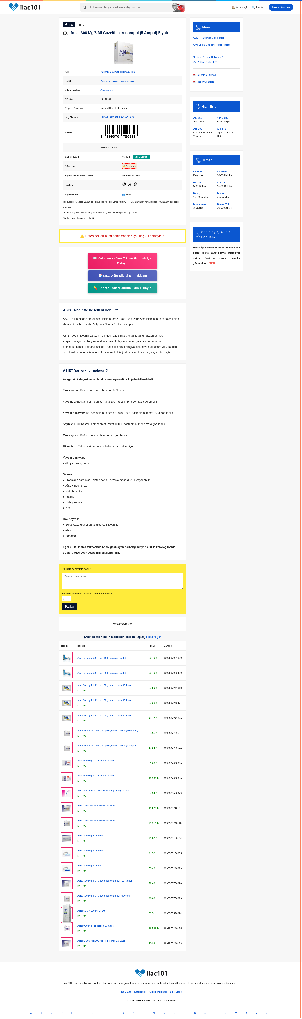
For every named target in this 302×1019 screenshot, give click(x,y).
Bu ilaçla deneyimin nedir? (76, 568)
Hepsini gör (153, 637)
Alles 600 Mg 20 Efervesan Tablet (95, 775)
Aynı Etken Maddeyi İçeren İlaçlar (211, 44)
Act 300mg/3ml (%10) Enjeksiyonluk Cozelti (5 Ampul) (107, 745)
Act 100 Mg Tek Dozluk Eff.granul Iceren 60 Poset (104, 700)
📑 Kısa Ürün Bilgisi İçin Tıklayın (122, 275)
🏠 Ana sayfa (240, 7)
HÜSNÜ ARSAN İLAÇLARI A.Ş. (117, 117)
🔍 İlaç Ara (258, 7)
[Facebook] (124, 185)
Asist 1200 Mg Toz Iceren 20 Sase (96, 805)
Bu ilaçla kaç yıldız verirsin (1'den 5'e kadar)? (87, 593)
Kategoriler (140, 991)
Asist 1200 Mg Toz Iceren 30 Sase (96, 820)
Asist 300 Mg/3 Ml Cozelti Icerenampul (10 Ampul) (105, 880)
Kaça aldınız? (141, 156)
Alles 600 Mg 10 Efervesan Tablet (95, 760)
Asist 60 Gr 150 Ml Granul (91, 910)
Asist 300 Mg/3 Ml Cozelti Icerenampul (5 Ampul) (104, 895)
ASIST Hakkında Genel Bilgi (208, 37)
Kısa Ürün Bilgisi (205, 81)
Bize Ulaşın (176, 991)
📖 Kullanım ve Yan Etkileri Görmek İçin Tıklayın (122, 260)
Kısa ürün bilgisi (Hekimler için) (117, 80)
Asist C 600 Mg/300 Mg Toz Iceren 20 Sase (101, 940)
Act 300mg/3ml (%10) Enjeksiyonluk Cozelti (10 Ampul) (107, 730)
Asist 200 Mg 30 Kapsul (90, 850)
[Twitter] (130, 185)
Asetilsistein (106, 90)
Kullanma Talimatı (206, 74)
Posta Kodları (281, 7)
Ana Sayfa (125, 991)
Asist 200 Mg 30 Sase (89, 865)
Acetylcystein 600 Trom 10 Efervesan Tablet (101, 658)
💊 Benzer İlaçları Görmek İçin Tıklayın (122, 288)
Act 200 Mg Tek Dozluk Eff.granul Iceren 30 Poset (104, 715)
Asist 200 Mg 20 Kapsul (90, 835)
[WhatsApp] (135, 185)
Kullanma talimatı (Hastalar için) (118, 71)
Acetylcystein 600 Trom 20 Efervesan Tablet (101, 673)
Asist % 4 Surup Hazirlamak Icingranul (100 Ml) (103, 790)
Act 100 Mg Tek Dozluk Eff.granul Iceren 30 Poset (104, 685)
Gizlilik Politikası (158, 991)
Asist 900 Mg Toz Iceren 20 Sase (95, 925)
